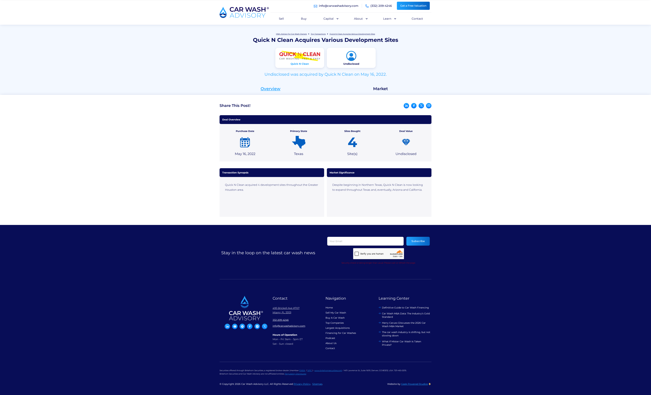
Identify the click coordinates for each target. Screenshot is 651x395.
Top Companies (335, 322)
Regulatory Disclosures (295, 374)
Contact (417, 18)
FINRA (302, 370)
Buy (304, 18)
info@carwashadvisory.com (338, 5)
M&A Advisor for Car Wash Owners (291, 34)
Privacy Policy (302, 384)
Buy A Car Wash (335, 317)
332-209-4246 (281, 319)
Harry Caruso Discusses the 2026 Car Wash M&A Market (404, 324)
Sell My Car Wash (336, 312)
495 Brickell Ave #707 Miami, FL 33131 (286, 310)
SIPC (309, 370)
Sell (281, 18)
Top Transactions (318, 34)
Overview (270, 89)
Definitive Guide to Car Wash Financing (405, 307)
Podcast (330, 338)
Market (380, 89)
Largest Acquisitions (338, 327)
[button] (330, 19)
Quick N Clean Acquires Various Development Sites (352, 34)
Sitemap (317, 384)
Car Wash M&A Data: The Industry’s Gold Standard (406, 315)
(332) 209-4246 (381, 5)
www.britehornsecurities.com (328, 370)
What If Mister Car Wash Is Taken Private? (401, 343)
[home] (244, 12)
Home (329, 307)
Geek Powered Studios (414, 384)
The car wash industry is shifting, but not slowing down (406, 334)
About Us (331, 343)
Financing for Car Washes (341, 333)
